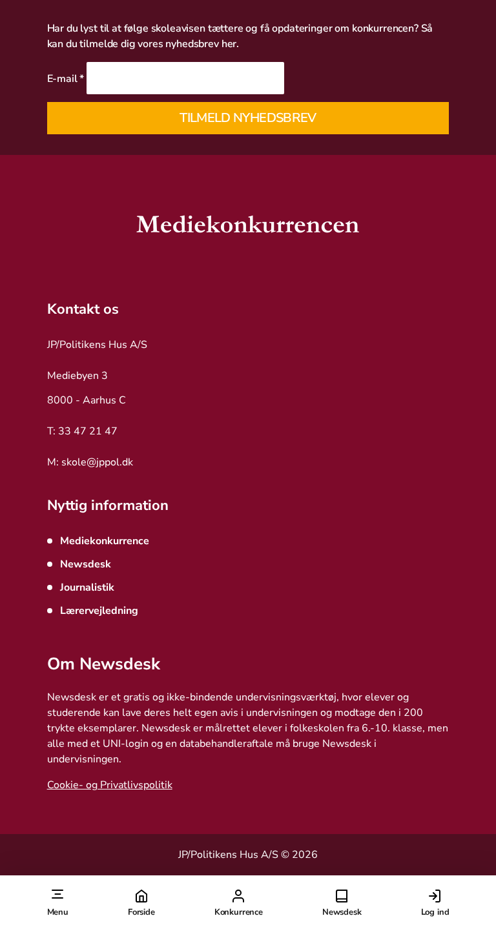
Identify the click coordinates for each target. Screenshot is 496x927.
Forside (141, 912)
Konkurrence (238, 912)
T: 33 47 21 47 (82, 431)
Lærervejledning (99, 611)
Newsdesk (342, 912)
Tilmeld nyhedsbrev (248, 118)
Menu (57, 912)
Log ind (435, 912)
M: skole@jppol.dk (90, 462)
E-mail (66, 79)
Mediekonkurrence (104, 541)
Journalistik (87, 587)
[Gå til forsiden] (247, 227)
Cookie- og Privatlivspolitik (109, 785)
